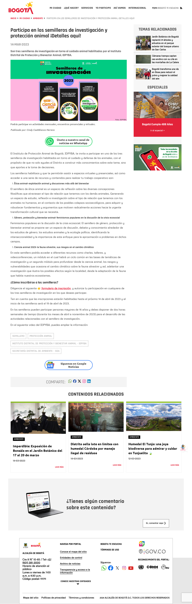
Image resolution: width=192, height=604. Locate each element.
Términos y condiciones (81, 597)
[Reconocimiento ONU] (141, 566)
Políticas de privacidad (53, 597)
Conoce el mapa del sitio (73, 551)
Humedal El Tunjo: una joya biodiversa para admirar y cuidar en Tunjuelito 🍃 (152, 448)
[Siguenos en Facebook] (103, 568)
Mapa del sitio (30, 597)
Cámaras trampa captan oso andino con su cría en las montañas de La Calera (165, 59)
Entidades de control (71, 557)
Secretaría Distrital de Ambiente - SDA (36, 351)
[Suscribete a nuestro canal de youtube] (131, 568)
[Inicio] (21, 8)
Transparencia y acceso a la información (75, 571)
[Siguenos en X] (117, 568)
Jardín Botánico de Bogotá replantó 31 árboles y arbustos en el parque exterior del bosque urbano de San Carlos (165, 43)
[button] (70, 382)
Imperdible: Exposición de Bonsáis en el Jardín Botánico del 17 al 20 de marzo (37, 450)
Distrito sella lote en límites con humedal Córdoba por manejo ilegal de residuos (94, 448)
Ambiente (38, 18)
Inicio (13, 18)
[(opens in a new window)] (84, 382)
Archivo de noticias (70, 563)
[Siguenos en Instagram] (124, 568)
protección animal (41, 336)
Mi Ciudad (25, 18)
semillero (18, 336)
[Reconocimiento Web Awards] (165, 566)
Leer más (59, 467)
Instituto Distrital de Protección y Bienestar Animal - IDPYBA (49, 343)
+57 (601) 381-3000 (36, 561)
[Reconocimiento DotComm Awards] (152, 566)
